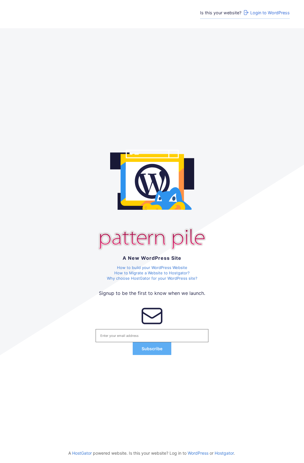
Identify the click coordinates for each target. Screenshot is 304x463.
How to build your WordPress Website (152, 267)
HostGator (82, 453)
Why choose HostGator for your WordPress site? (152, 278)
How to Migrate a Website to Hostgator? (152, 272)
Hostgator (224, 453)
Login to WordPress (270, 12)
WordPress (198, 453)
